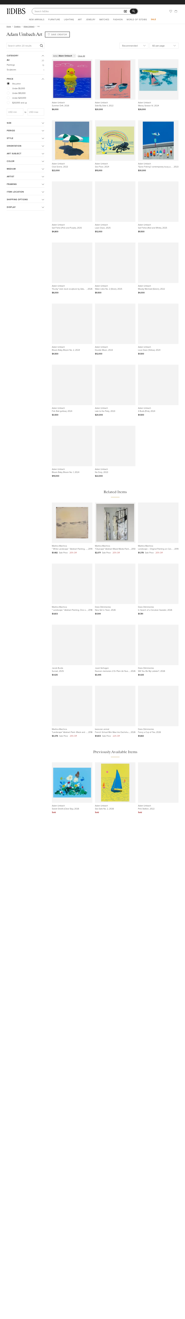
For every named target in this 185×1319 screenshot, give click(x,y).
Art (80, 19)
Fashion (118, 19)
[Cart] (176, 11)
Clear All (81, 55)
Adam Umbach (29, 26)
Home (9, 26)
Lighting (69, 19)
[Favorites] (170, 11)
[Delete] (74, 55)
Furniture (54, 19)
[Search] (41, 45)
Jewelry (90, 19)
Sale (153, 19)
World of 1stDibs (137, 19)
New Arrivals (36, 19)
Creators (17, 26)
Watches (104, 19)
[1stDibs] (16, 11)
